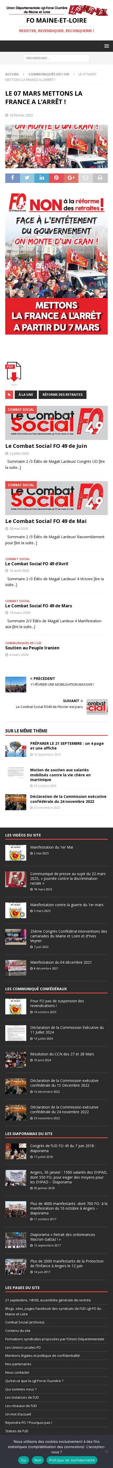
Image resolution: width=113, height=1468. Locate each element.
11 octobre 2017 (45, 1219)
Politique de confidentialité (72, 1460)
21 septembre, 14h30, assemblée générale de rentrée (48, 1300)
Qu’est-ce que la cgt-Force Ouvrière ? (34, 1380)
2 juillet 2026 (19, 453)
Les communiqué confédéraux (36, 988)
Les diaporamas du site (29, 1133)
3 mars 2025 (42, 911)
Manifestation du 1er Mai (51, 847)
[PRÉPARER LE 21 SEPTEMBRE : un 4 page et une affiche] (15, 749)
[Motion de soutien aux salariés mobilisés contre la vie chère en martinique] (15, 775)
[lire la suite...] (25, 542)
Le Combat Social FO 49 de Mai (46, 521)
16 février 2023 (21, 115)
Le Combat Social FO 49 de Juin (46, 445)
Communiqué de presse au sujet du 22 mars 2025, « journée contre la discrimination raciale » (68, 878)
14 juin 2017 (42, 1272)
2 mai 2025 (41, 853)
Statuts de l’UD (16, 1431)
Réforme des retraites (63, 394)
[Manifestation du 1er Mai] (15, 853)
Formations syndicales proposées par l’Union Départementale (54, 1339)
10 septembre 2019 (47, 754)
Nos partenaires (18, 1364)
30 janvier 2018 (44, 1188)
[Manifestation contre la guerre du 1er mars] (15, 910)
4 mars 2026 (18, 654)
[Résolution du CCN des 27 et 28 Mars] (15, 1059)
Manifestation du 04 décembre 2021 (61, 962)
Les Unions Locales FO (23, 1347)
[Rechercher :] (56, 57)
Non (38, 1460)
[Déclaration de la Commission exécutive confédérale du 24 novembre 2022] (15, 802)
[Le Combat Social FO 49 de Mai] (56, 498)
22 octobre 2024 (45, 786)
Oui (24, 1460)
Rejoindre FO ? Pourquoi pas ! (28, 1422)
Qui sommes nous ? (21, 1389)
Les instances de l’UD (22, 1397)
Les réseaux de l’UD (21, 1405)
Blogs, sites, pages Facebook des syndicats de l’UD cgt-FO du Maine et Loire (53, 1311)
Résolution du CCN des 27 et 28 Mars (62, 1053)
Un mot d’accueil (18, 1414)
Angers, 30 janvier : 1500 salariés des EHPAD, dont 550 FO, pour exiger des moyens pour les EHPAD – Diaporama (68, 1177)
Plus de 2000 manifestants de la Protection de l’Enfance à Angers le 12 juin (67, 1263)
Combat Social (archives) (24, 1322)
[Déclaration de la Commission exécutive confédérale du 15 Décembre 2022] (15, 1086)
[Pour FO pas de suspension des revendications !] (15, 1006)
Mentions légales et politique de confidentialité (42, 1355)
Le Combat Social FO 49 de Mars (38, 606)
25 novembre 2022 (47, 807)
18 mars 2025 (43, 889)
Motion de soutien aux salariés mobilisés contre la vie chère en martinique (60, 774)
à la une (26, 394)
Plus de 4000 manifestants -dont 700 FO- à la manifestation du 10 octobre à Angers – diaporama (68, 1208)
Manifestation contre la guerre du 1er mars (67, 904)
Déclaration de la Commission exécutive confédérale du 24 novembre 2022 (68, 799)
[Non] (106, 1451)
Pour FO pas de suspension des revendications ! (57, 1003)
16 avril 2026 (19, 570)
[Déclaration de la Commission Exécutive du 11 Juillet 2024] (15, 1033)
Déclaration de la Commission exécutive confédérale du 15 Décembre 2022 (64, 1083)
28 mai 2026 (18, 528)
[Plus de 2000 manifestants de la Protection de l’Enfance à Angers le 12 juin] (15, 1267)
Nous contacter (17, 1372)
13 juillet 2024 (43, 1038)
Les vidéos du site (23, 835)
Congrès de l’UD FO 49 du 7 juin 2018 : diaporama (63, 1148)
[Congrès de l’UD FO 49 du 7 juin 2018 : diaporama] (15, 1151)
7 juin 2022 (41, 947)
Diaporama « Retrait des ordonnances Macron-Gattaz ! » (62, 1237)
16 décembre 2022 (47, 1092)
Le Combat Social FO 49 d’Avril (36, 564)
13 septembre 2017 (47, 1245)
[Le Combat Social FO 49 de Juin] (56, 423)
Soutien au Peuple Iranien (32, 648)
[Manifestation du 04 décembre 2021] (15, 968)
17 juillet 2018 (43, 1157)
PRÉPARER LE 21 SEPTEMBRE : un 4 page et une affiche (67, 746)
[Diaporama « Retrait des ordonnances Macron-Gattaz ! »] (15, 1240)
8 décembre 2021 (46, 968)
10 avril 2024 (42, 1060)
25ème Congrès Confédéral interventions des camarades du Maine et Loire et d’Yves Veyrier (68, 936)
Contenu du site (17, 1330)
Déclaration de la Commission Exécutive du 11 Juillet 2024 (67, 1030)
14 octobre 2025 (45, 1012)
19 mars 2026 (19, 612)
